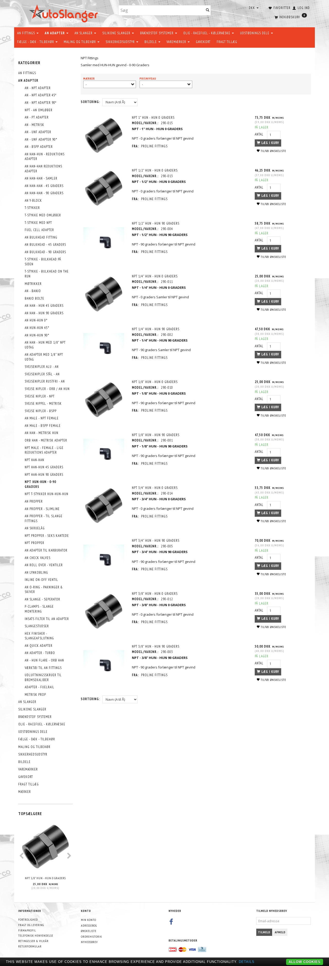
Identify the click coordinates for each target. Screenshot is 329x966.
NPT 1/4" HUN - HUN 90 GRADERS (155, 329)
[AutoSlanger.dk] (64, 12)
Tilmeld (264, 932)
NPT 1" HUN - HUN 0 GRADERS (153, 117)
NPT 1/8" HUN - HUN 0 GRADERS (45, 878)
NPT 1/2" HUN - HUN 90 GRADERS (155, 223)
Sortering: (90, 102)
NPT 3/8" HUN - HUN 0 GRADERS (155, 593)
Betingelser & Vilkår (33, 941)
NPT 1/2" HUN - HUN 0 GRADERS (155, 170)
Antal (259, 134)
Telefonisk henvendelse (35, 935)
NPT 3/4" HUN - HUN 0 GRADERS (155, 488)
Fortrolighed (28, 919)
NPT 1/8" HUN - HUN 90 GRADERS (155, 435)
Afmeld (280, 932)
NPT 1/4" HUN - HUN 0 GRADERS (155, 276)
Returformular (30, 946)
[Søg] (207, 10)
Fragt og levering (31, 925)
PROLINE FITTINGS (154, 146)
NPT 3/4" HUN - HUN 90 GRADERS (155, 540)
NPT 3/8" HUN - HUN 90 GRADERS (155, 646)
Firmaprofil (27, 930)
